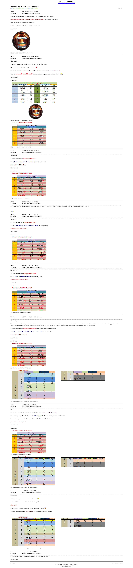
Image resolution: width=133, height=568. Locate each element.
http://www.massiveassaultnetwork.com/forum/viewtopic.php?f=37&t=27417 (24, 8)
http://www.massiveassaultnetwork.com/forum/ (66, 3)
